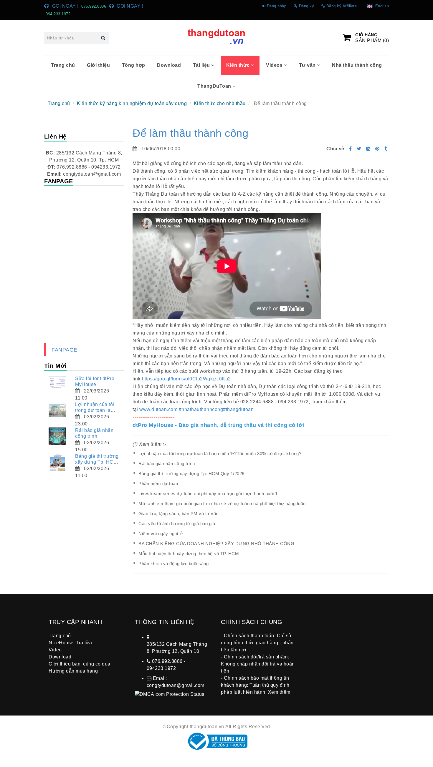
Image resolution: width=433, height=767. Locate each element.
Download (169, 65)
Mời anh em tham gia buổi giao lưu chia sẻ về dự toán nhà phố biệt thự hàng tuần (222, 503)
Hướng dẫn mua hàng (73, 670)
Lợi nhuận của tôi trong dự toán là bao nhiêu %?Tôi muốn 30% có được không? (219, 453)
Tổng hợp (133, 65)
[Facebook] (350, 148)
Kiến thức (238, 65)
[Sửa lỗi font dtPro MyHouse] (57, 382)
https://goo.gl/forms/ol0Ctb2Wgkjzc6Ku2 (186, 378)
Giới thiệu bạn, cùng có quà (79, 663)
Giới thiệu (98, 65)
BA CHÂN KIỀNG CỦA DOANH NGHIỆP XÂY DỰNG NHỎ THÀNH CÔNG (216, 543)
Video (55, 649)
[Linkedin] (368, 148)
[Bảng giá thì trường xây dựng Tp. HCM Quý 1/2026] (57, 462)
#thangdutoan (238, 409)
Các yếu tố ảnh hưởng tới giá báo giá (176, 523)
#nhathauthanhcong (201, 409)
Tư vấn (308, 65)
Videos (275, 65)
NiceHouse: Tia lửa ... (73, 642)
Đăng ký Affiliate (341, 6)
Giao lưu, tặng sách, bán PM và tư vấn (178, 513)
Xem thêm (279, 692)
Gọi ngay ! (65, 6)
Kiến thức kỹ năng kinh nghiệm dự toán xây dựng (132, 103)
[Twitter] (359, 148)
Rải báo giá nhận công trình (166, 463)
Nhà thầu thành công (357, 65)
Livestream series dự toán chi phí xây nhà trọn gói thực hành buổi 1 (208, 493)
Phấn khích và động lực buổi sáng (173, 563)
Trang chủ (63, 65)
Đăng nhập (277, 6)
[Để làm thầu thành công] (378, 148)
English (381, 6)
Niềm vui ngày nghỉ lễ (160, 533)
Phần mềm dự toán (158, 483)
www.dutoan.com (158, 409)
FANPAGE (64, 350)
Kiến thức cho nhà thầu (220, 103)
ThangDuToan (214, 86)
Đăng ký (306, 6)
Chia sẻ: (336, 148)
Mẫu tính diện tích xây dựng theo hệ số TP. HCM (188, 553)
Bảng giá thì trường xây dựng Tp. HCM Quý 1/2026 (191, 473)
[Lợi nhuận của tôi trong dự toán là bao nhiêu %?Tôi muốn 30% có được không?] (57, 410)
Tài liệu (202, 65)
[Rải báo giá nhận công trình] (57, 436)
